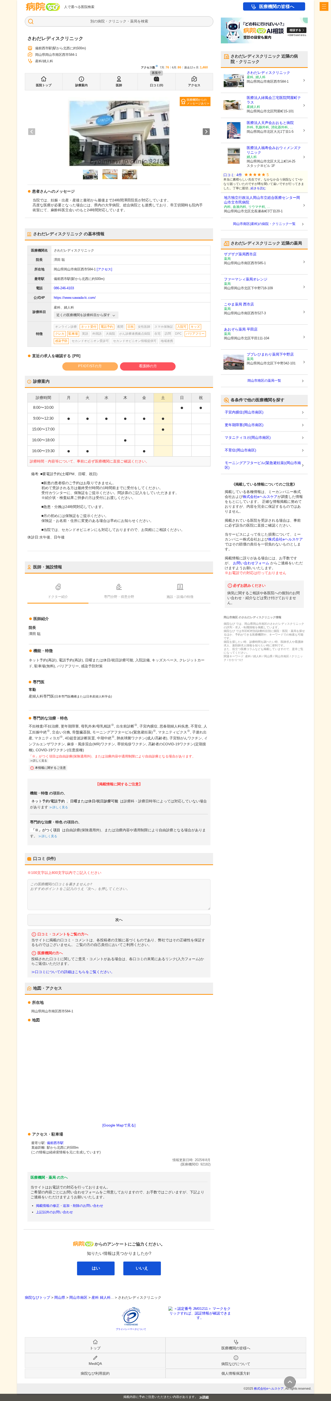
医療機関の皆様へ (276, 6)
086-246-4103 (64, 288)
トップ (95, 1348)
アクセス (194, 85)
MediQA (95, 1363)
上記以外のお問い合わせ (54, 1212)
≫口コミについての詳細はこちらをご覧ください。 (73, 972)
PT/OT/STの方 (90, 366)
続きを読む (258, 188)
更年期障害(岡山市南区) (244, 425)
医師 (119, 85)
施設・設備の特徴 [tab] (180, 597)
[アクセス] (104, 269)
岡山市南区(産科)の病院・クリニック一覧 (264, 224)
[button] (90, 174)
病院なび (43, 6)
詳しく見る (60, 807)
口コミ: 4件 (232, 175)
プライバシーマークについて (131, 1329)
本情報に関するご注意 (50, 768)
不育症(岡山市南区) (240, 450)
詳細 (205, 1397)
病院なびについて (235, 1364)
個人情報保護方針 (235, 1373)
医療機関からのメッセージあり (197, 101)
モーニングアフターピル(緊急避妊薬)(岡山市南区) (263, 465)
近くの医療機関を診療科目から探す (83, 315)
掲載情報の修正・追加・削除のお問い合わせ (69, 1206)
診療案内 (81, 85)
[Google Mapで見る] (119, 1125)
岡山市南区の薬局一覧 (264, 380)
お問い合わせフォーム (251, 563)
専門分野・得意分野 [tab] (119, 597)
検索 (144, 21)
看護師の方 (148, 366)
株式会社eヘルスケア (260, 497)
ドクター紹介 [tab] (58, 597)
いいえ (142, 1268)
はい (96, 1268)
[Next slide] (206, 131)
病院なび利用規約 (95, 1373)
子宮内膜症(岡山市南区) (244, 412)
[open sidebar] (324, 6)
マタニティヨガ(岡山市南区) (248, 437)
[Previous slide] (31, 131)
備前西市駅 (55, 1143)
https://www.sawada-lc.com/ (75, 298)
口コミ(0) (156, 85)
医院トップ (43, 85)
